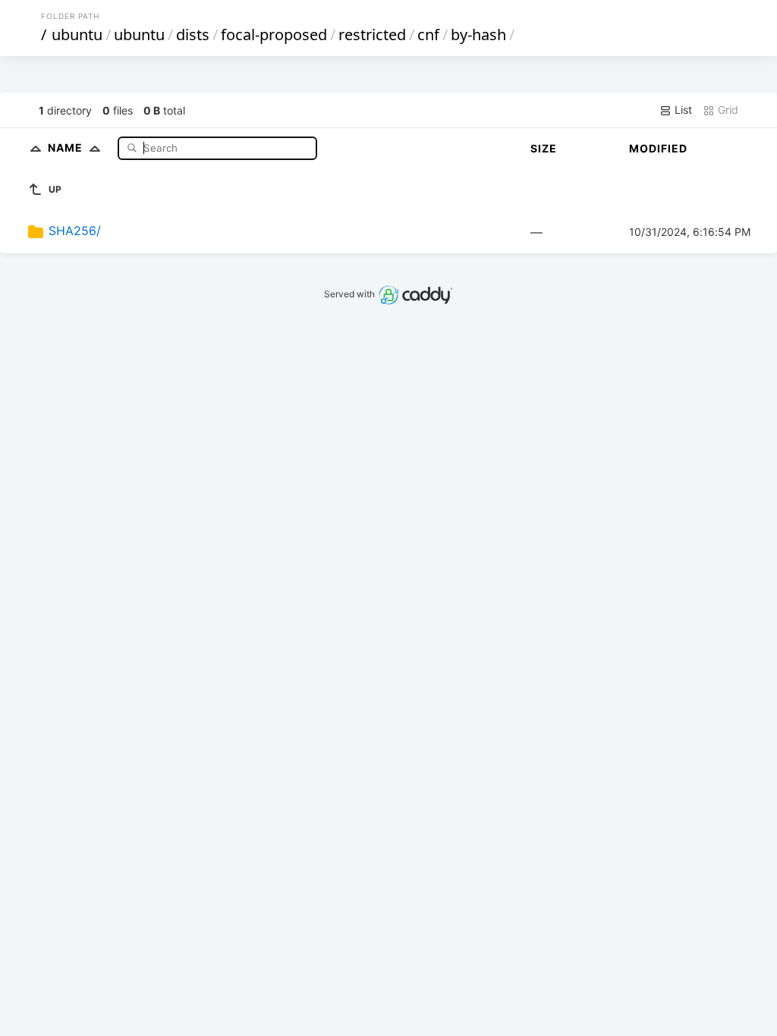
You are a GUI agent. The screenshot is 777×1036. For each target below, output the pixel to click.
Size (543, 148)
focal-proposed (274, 34)
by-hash (478, 34)
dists (192, 34)
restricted (372, 34)
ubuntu (77, 34)
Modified (658, 148)
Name (67, 147)
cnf (428, 34)
